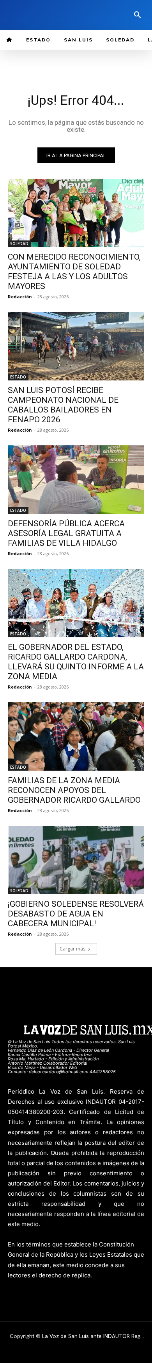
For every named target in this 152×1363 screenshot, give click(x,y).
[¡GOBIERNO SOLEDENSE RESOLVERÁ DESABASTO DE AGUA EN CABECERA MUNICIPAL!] (76, 860)
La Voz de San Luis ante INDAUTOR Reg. (92, 1336)
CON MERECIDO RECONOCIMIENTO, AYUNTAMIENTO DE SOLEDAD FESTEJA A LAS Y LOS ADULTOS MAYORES (74, 271)
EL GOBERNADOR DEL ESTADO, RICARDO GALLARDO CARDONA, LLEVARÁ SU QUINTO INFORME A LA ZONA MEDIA (76, 661)
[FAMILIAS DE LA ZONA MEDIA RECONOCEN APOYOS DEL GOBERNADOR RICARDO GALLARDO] (76, 736)
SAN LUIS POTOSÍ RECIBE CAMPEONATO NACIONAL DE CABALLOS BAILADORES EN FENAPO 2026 (63, 405)
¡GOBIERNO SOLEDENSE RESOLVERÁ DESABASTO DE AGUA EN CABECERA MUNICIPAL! (76, 913)
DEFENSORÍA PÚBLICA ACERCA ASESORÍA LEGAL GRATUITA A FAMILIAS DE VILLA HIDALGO (66, 533)
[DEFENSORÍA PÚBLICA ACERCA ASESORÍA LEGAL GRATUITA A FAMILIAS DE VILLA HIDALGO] (76, 479)
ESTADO (18, 377)
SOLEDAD (19, 243)
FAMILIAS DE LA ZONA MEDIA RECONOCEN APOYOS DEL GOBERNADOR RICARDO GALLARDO (74, 790)
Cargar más (72, 948)
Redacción (20, 297)
